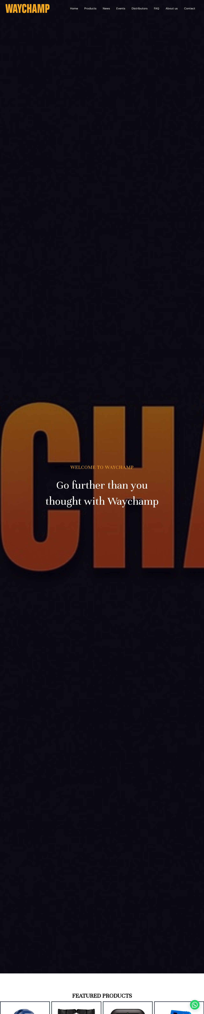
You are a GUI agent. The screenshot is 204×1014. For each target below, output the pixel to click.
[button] (195, 1005)
